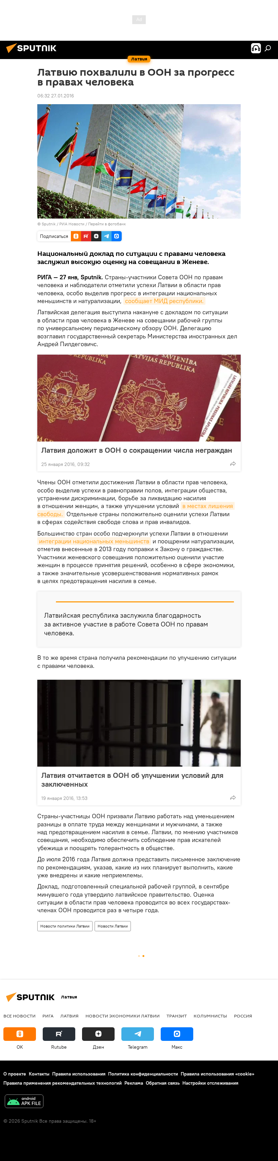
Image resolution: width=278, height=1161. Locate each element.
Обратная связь (163, 1083)
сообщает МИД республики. (164, 301)
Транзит (176, 1016)
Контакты (39, 1074)
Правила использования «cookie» (217, 1074)
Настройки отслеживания (210, 1083)
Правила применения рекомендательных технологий (62, 1083)
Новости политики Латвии (65, 926)
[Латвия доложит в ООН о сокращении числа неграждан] (139, 398)
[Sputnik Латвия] (33, 54)
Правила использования (78, 1074)
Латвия (69, 1016)
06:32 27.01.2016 (55, 96)
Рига (48, 1016)
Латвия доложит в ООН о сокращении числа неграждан (136, 450)
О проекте (14, 1074)
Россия (243, 1016)
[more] (233, 463)
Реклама (133, 1083)
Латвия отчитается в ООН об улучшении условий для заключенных (132, 779)
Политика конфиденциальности (143, 1074)
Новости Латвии (113, 926)
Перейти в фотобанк (107, 223)
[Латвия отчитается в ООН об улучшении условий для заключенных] (139, 723)
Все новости (19, 1016)
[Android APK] (24, 1102)
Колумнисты (210, 1016)
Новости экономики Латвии (122, 1016)
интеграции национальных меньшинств (94, 541)
